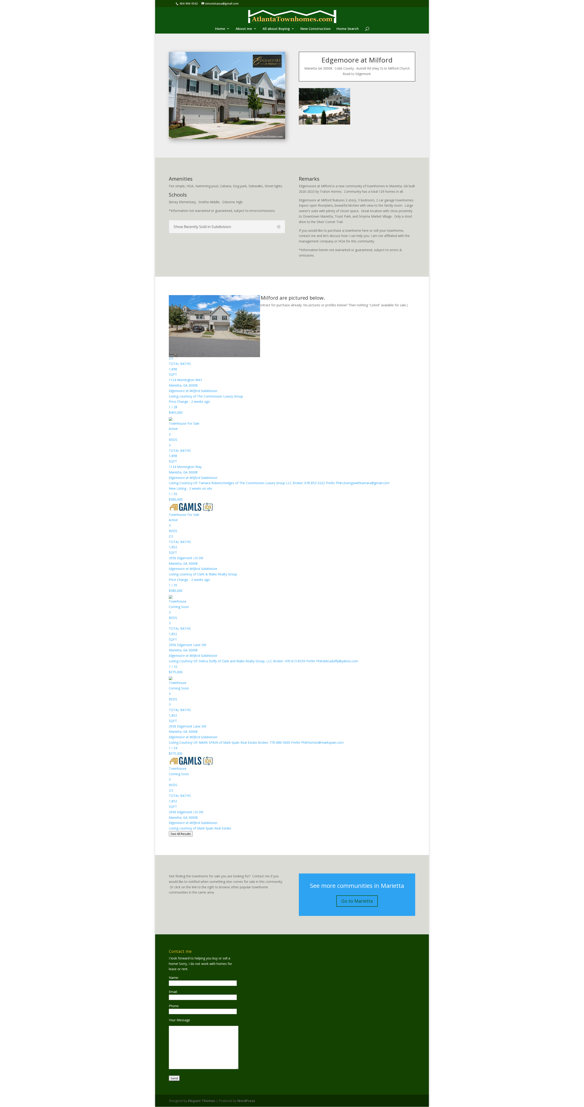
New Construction (315, 29)
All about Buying (276, 29)
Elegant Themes (201, 1101)
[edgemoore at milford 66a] (324, 124)
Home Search (347, 29)
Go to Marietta (357, 901)
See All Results (181, 834)
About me (244, 29)
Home (220, 29)
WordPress (246, 1101)
